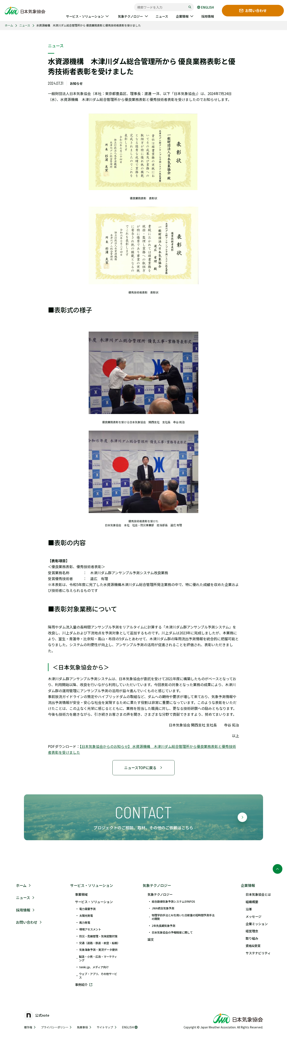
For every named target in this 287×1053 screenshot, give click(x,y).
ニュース (24, 25)
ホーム (9, 25)
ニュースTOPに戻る (140, 767)
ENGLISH (207, 7)
